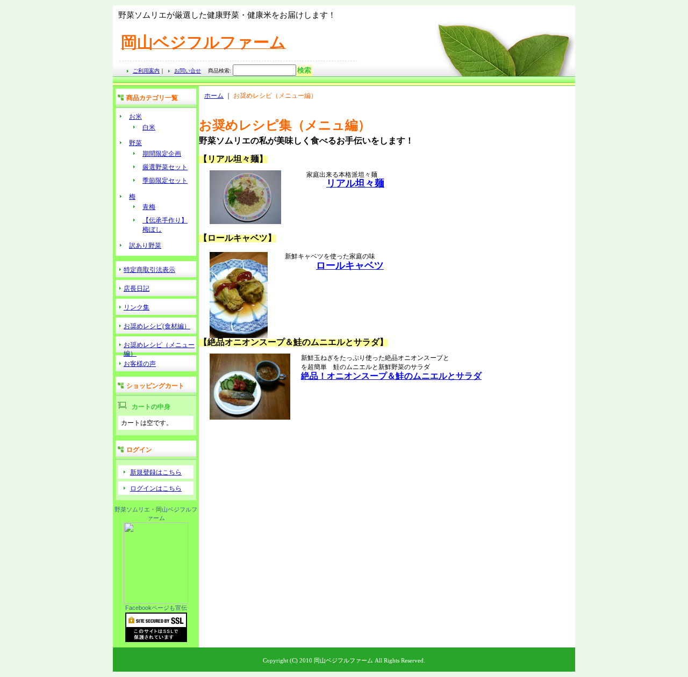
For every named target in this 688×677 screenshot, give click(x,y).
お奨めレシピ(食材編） (157, 326)
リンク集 (136, 307)
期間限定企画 (161, 153)
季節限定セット (165, 180)
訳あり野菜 (145, 245)
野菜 (135, 143)
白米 (148, 127)
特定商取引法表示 (149, 269)
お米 (135, 116)
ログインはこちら (156, 488)
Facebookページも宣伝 (156, 607)
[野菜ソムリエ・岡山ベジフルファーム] (156, 602)
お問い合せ (187, 71)
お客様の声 (140, 364)
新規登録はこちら (156, 472)
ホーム (214, 95)
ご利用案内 (146, 71)
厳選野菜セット (165, 167)
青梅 (148, 207)
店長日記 (136, 288)
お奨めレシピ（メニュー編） (159, 346)
